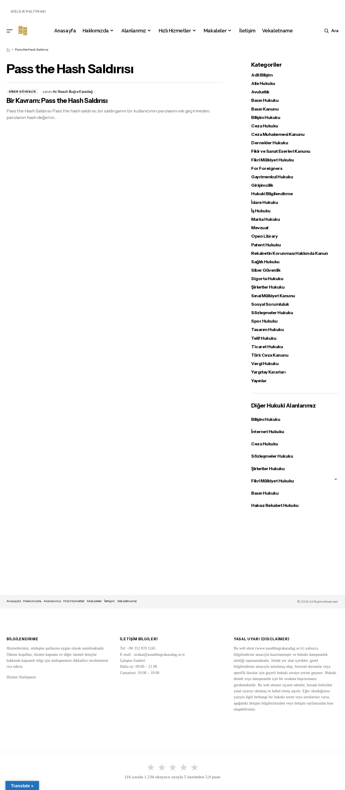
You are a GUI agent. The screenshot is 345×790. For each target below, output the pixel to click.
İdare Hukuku (264, 202)
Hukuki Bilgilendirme (272, 193)
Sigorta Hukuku (267, 278)
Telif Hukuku (263, 338)
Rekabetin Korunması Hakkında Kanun (289, 253)
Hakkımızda (32, 601)
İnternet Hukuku (267, 431)
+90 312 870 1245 (141, 648)
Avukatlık (260, 91)
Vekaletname (127, 601)
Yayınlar (258, 380)
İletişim (109, 601)
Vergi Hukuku (264, 363)
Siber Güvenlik (22, 91)
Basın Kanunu (264, 109)
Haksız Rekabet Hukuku (275, 505)
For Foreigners (266, 168)
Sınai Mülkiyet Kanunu (273, 295)
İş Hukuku (261, 210)
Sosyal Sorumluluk (270, 304)
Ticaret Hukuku (267, 346)
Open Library (264, 236)
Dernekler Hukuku (269, 142)
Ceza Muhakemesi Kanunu (277, 134)
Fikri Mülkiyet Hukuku (272, 160)
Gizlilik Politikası (28, 11)
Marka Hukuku (265, 219)
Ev (8, 49)
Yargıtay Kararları (268, 372)
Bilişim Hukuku (265, 117)
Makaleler (94, 601)
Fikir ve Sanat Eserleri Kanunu (280, 151)
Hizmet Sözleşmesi (21, 677)
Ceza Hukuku (264, 125)
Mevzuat (260, 227)
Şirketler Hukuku (267, 287)
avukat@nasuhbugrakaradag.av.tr (159, 655)
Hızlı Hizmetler (74, 601)
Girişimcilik (262, 185)
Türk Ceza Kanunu (269, 355)
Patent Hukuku (266, 244)
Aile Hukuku (263, 83)
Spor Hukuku (264, 321)
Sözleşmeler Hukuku (272, 312)
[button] (9, 30)
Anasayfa (14, 601)
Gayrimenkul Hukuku (272, 176)
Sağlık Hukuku (265, 261)
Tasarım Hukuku (267, 329)
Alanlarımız (52, 601)
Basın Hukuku (264, 100)
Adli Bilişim (261, 75)
